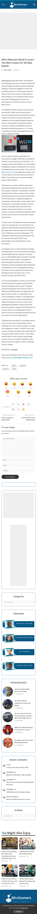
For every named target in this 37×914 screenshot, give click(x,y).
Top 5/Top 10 (29, 848)
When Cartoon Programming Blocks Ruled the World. (20, 783)
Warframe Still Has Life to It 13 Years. (18, 799)
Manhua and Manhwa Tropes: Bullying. (18, 775)
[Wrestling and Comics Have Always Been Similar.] (8, 742)
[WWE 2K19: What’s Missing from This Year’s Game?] (8, 730)
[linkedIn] (13, 409)
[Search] (34, 5)
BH (8, 843)
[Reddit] (18, 409)
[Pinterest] (23, 404)
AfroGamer (7, 70)
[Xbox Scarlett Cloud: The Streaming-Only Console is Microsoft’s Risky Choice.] (8, 717)
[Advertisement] (18, 31)
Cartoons (27, 865)
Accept (18, 911)
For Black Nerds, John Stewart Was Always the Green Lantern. (27, 881)
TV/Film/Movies (7, 848)
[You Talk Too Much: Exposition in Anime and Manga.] (8, 704)
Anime (4, 843)
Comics (22, 868)
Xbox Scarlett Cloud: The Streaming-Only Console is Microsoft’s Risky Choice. (23, 716)
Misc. (30, 845)
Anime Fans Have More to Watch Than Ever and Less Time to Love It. (9, 881)
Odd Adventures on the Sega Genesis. (18, 792)
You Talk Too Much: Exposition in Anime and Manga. (22, 703)
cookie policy (24, 908)
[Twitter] (18, 404)
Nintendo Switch (9, 172)
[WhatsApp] (29, 404)
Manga (13, 843)
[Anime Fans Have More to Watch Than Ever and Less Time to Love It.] (10, 871)
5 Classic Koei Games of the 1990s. (17, 767)
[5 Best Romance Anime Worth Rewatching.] (27, 843)
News (4, 845)
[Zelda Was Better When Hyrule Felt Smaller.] (8, 691)
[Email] (23, 409)
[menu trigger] (4, 5)
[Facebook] (13, 404)
